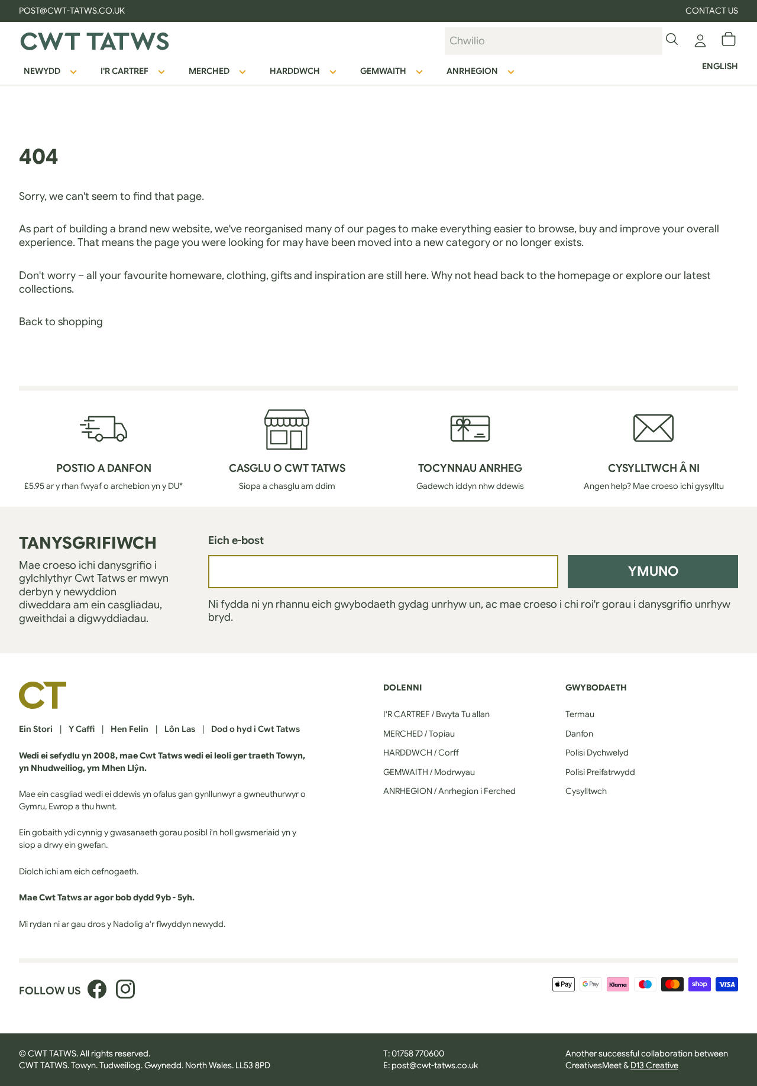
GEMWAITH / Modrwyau (429, 772)
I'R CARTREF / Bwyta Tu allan (436, 714)
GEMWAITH (383, 71)
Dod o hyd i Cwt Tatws (255, 729)
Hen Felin (129, 729)
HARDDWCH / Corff (421, 752)
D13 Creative (654, 1065)
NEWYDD (42, 71)
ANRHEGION (472, 71)
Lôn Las (179, 729)
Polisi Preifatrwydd (600, 772)
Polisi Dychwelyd (597, 752)
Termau (579, 714)
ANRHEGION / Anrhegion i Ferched (449, 791)
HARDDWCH (295, 71)
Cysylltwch (586, 791)
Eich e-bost (236, 540)
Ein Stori (36, 729)
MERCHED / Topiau (419, 733)
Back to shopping (61, 321)
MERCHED (209, 71)
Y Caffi (82, 729)
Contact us (711, 10)
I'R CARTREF (124, 71)
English (720, 66)
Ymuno (653, 571)
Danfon (579, 733)
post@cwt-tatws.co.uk (435, 1065)
